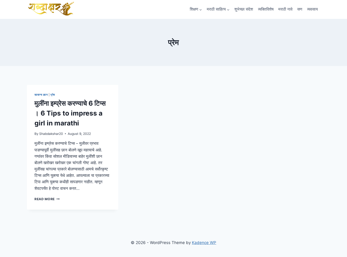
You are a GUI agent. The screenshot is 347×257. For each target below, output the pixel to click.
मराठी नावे (285, 9)
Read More (47, 199)
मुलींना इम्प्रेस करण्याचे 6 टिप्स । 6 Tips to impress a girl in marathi (70, 113)
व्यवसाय (312, 9)
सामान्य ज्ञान (41, 94)
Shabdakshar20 (51, 134)
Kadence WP (204, 242)
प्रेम (53, 94)
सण (299, 9)
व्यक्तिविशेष (266, 9)
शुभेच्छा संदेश (243, 9)
